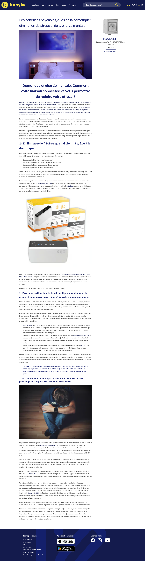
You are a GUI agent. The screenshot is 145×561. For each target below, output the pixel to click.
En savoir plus (111, 51)
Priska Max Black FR (45, 183)
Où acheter (27, 547)
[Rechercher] (116, 4)
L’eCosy (70, 186)
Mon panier (27, 542)
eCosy (83, 345)
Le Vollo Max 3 (28, 325)
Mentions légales (29, 552)
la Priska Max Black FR (81, 335)
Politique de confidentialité (32, 550)
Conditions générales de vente (33, 555)
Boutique (35, 5)
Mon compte (27, 540)
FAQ (24, 545)
